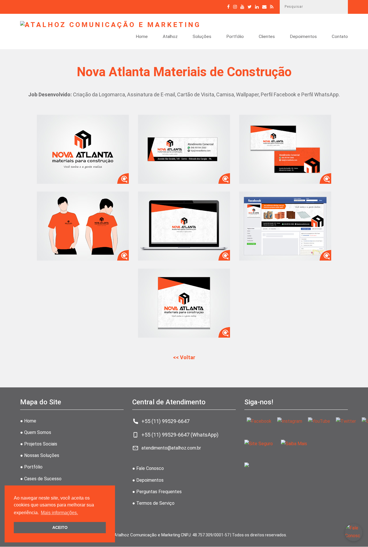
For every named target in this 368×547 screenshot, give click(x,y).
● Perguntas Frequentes (157, 491)
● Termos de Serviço (153, 503)
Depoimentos (303, 37)
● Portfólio (31, 467)
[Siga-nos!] (235, 6)
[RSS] (271, 6)
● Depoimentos (148, 480)
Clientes (267, 37)
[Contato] (264, 6)
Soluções (202, 37)
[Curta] (228, 6)
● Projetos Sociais (38, 444)
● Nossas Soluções (39, 455)
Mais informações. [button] (59, 512)
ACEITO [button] (60, 527)
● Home (28, 421)
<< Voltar (184, 357)
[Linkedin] (257, 6)
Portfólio (235, 37)
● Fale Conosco (148, 468)
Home (142, 37)
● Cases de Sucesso (41, 478)
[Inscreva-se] (242, 6)
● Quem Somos (35, 432)
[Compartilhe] (250, 6)
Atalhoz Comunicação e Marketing (147, 535)
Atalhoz (170, 37)
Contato (340, 37)
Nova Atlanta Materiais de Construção (184, 71)
